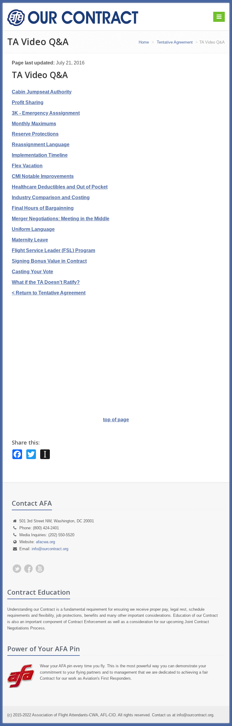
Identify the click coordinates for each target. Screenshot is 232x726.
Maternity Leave (30, 239)
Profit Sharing (28, 102)
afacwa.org (45, 542)
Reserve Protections (35, 133)
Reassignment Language (40, 144)
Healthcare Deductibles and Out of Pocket (60, 186)
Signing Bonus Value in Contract (49, 261)
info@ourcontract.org (50, 549)
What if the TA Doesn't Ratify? (46, 282)
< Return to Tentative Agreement (48, 292)
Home (144, 42)
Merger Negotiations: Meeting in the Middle (60, 218)
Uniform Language (33, 229)
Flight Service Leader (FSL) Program (53, 250)
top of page (116, 419)
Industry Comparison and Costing (51, 197)
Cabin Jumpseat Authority (42, 91)
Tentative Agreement (174, 42)
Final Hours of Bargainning (43, 208)
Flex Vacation (27, 165)
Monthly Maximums (34, 123)
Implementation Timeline (40, 155)
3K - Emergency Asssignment (46, 113)
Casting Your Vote (32, 271)
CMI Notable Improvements (43, 176)
